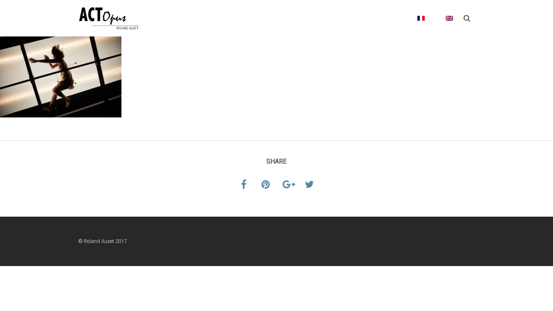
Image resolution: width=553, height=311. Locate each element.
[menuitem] (415, 24)
